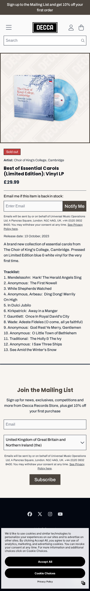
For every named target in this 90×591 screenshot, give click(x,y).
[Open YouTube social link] (60, 514)
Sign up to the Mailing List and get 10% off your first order (45, 7)
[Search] (82, 40)
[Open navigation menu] (9, 27)
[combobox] (45, 40)
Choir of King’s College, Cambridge (39, 160)
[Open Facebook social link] (30, 514)
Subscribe (45, 479)
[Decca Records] (45, 27)
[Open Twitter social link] (40, 514)
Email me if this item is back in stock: (33, 196)
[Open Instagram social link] (50, 514)
